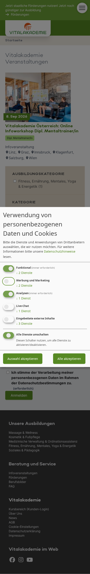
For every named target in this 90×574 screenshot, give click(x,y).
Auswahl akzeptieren (22, 359)
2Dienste (24, 273)
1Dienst (23, 298)
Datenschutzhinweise (59, 251)
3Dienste (24, 323)
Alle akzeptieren (69, 359)
